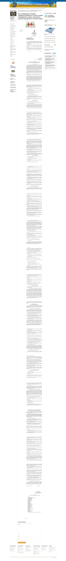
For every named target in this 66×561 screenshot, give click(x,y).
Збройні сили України (20, 547)
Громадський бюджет (13, 36)
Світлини (38, 8)
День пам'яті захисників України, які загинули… (12, 18)
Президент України (12, 547)
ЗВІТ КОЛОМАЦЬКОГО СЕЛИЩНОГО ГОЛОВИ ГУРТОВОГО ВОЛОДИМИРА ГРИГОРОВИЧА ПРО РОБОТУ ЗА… (51, 16)
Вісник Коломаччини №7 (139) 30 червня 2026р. (50, 36)
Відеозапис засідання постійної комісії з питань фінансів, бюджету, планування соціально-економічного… (49, 59)
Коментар (19, 524)
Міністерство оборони (20, 548)
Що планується (12, 42)
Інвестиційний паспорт (13, 31)
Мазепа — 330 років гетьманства (37, 557)
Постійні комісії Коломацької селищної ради (12, 79)
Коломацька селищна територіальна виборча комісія (13, 49)
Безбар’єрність (12, 44)
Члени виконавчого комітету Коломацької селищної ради (12, 82)
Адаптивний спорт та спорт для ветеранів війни (13, 52)
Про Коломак (32, 557)
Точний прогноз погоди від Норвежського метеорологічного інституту (36, 554)
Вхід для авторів (47, 557)
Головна (12, 8)
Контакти (43, 8)
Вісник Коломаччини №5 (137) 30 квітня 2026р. (50, 40)
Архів (40, 8)
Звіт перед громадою (34, 8)
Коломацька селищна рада (21, 10)
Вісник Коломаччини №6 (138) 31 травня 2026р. (50, 38)
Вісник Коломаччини (12, 25)
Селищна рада (17, 8)
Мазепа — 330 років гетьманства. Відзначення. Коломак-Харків (44, 548)
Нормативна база (28, 8)
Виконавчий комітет (22, 8)
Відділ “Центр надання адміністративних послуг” (13, 47)
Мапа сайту (42, 557)
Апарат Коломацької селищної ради (13, 66)
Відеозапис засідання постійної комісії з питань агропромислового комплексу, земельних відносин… (49, 62)
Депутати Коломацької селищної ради (13, 75)
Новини (14, 8)
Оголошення (28, 10)
